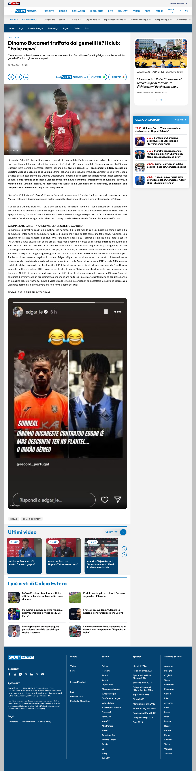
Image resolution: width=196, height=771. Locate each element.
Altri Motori (107, 725)
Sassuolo (168, 739)
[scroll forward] (124, 554)
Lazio (166, 707)
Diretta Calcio (76, 696)
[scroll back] (124, 548)
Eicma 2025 (138, 699)
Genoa (167, 693)
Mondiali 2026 (140, 666)
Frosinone (169, 689)
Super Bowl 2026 (141, 694)
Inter (166, 698)
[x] (26, 674)
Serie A (105, 675)
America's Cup (108, 735)
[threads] (37, 674)
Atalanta (168, 666)
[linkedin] (31, 674)
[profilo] (186, 11)
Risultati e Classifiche (80, 701)
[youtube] (42, 674)
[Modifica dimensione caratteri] (26, 77)
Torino (167, 744)
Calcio (105, 666)
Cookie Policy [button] (44, 721)
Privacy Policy (28, 721)
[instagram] (15, 674)
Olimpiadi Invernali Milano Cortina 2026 (143, 688)
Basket (105, 730)
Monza (167, 721)
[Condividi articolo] (11, 77)
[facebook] (9, 674)
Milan (167, 716)
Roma (167, 735)
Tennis (105, 744)
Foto (72, 670)
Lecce (167, 712)
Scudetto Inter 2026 (142, 682)
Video (73, 666)
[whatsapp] (20, 674)
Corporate (13, 721)
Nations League (109, 739)
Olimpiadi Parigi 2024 (143, 717)
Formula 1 (106, 712)
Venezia (168, 753)
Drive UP (106, 758)
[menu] (9, 11)
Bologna (168, 670)
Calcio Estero (108, 702)
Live (72, 691)
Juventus (168, 702)
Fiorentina (169, 684)
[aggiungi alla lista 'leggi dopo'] (18, 77)
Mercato (106, 670)
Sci (103, 748)
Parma (167, 730)
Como (167, 680)
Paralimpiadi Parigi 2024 (144, 713)
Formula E (106, 716)
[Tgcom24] (14, 3)
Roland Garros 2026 (143, 670)
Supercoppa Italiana (111, 707)
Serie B (105, 680)
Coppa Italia (107, 684)
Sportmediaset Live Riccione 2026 (142, 676)
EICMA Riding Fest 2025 (144, 708)
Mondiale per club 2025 (144, 703)
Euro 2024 (138, 722)
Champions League (111, 689)
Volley (104, 753)
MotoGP (106, 721)
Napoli (167, 725)
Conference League (111, 698)
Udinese (168, 748)
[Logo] (26, 11)
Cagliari (168, 675)
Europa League (109, 693)
